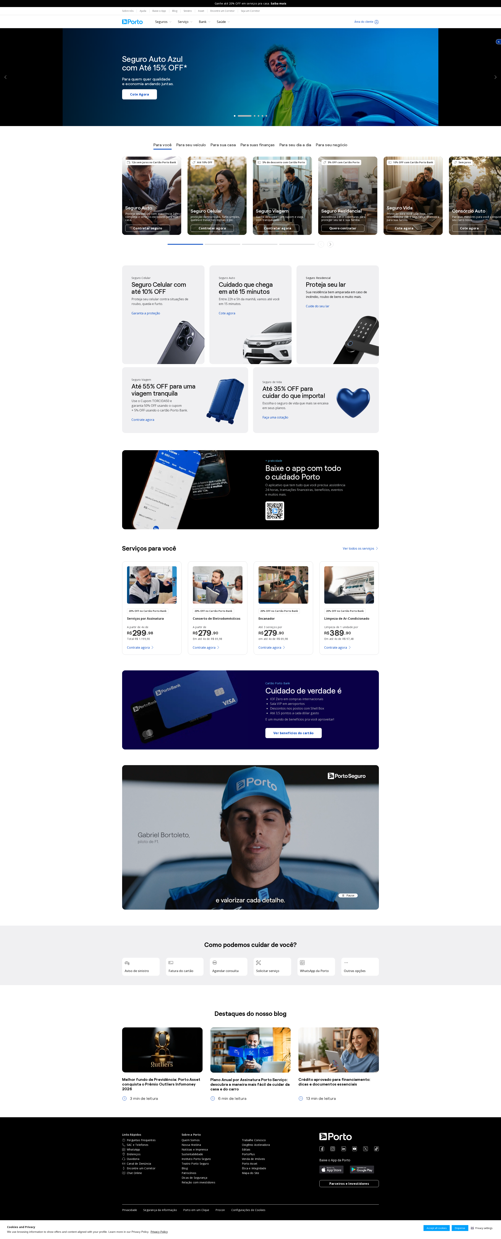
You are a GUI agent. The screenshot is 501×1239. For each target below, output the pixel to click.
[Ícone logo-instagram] (332, 1149)
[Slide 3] (242, 116)
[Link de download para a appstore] (331, 1170)
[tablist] (250, 146)
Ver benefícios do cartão (293, 733)
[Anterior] (6, 77)
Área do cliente (363, 21)
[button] (481, 1228)
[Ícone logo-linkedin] (343, 1149)
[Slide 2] (238, 116)
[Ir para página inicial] (132, 21)
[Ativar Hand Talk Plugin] (498, 41)
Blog (174, 11)
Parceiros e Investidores (349, 1183)
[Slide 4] (252, 116)
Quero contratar (342, 228)
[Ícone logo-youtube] (354, 1149)
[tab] (162, 146)
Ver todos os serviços (358, 548)
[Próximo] (495, 77)
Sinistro (188, 11)
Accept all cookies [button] (437, 1228)
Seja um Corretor (250, 11)
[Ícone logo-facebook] (321, 1149)
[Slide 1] (234, 116)
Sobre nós (127, 11)
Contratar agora (212, 228)
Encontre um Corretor (222, 11)
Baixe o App (159, 11)
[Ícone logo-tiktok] (376, 1149)
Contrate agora (143, 102)
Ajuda (143, 11)
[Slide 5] (262, 116)
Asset (201, 11)
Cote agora (404, 228)
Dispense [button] (460, 1228)
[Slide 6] (266, 116)
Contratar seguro (147, 228)
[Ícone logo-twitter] (365, 1149)
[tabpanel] (250, 202)
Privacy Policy (159, 1232)
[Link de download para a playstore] (362, 1170)
